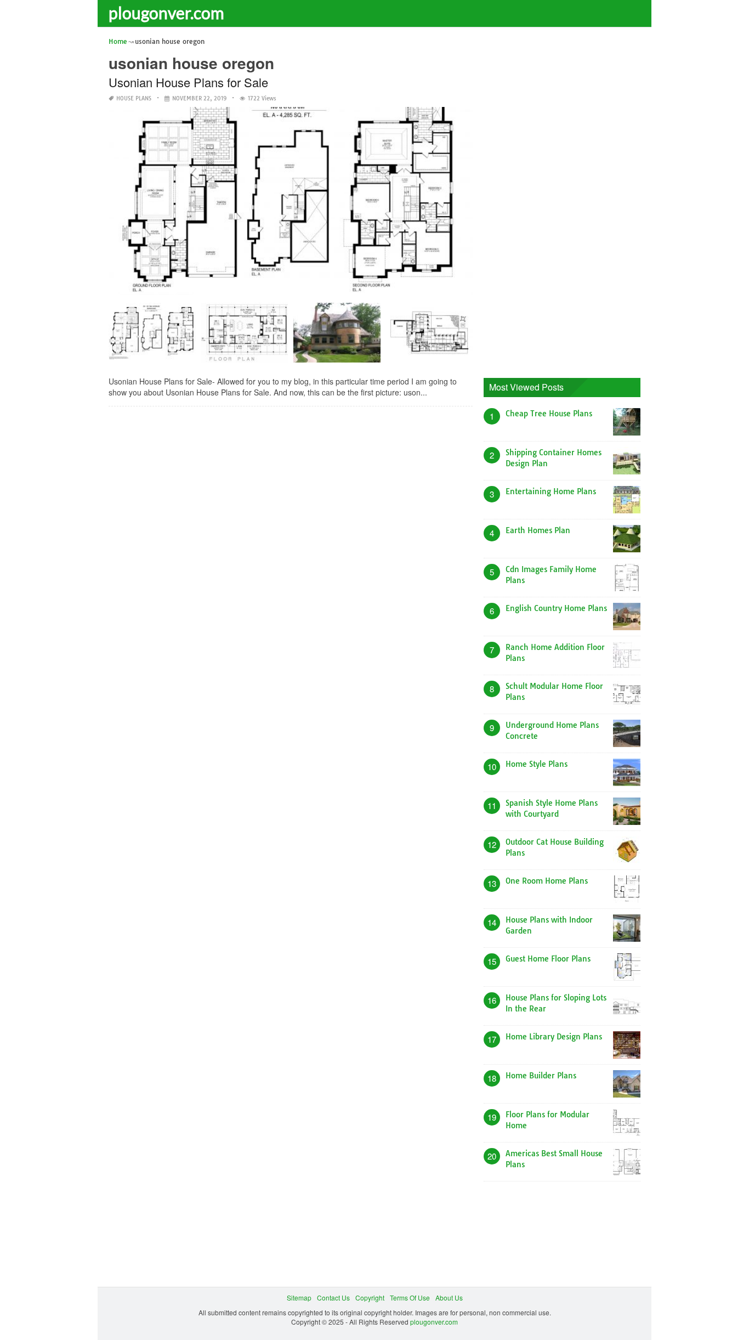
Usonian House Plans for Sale (188, 82)
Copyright (369, 1297)
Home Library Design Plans (554, 1037)
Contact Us (333, 1297)
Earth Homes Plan (538, 530)
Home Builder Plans (541, 1076)
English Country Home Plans (556, 608)
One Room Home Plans (547, 881)
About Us (449, 1297)
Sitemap (299, 1297)
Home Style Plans (537, 764)
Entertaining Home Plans (551, 491)
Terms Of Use (410, 1297)
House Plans (133, 98)
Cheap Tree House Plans (549, 414)
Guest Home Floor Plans (548, 959)
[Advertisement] (566, 200)
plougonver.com (166, 12)
